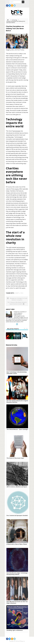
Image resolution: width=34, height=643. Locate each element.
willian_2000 (14, 50)
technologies (16, 131)
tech (21, 293)
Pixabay (22, 50)
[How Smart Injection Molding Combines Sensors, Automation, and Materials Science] (17, 335)
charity (17, 189)
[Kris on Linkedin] (17, 324)
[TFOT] (17, 12)
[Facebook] (7, 5)
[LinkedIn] (14, 5)
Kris (12, 309)
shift (10, 247)
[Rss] (12, 5)
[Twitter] (9, 5)
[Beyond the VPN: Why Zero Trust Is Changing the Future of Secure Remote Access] (9, 335)
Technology (14, 20)
